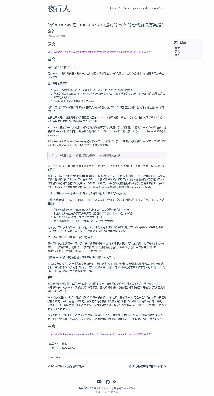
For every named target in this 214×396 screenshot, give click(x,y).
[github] (107, 382)
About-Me (157, 8)
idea (51, 357)
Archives (124, 8)
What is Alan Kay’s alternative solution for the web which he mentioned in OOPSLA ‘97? (102, 52)
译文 (177, 51)
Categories (143, 8)
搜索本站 (83, 388)
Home (113, 8)
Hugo (117, 388)
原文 (177, 48)
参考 (177, 55)
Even (133, 388)
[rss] (114, 382)
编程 (62, 36)
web (57, 357)
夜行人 (58, 9)
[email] (99, 382)
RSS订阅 (95, 388)
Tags (133, 8)
